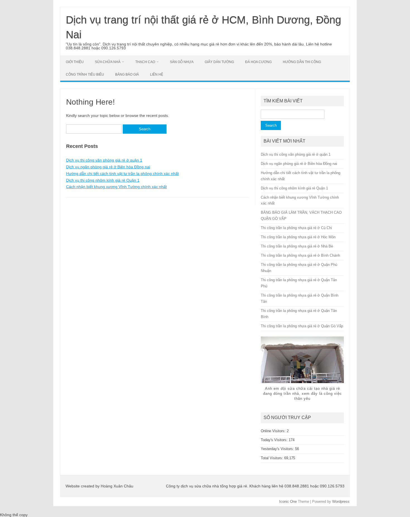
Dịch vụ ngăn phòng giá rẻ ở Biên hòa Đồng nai (108, 167)
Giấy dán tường (219, 62)
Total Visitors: (272, 458)
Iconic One (288, 501)
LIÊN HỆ (156, 74)
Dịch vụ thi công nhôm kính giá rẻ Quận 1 (102, 180)
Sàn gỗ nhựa (182, 62)
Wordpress (340, 501)
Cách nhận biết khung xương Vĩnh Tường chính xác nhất (116, 186)
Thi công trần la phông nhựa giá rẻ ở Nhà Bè (297, 246)
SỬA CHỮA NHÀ (107, 62)
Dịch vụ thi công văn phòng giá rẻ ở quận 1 (104, 160)
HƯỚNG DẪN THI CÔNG (302, 62)
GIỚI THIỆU (75, 62)
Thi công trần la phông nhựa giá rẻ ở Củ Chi (296, 228)
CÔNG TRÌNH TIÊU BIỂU (85, 74)
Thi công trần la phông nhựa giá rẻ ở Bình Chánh (300, 255)
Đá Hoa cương (258, 62)
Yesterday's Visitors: (278, 449)
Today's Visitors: (275, 440)
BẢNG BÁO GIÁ (127, 74)
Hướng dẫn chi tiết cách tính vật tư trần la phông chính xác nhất (122, 173)
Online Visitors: (274, 431)
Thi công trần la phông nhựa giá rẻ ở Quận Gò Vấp (302, 326)
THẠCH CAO (145, 62)
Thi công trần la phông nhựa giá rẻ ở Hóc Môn (298, 237)
